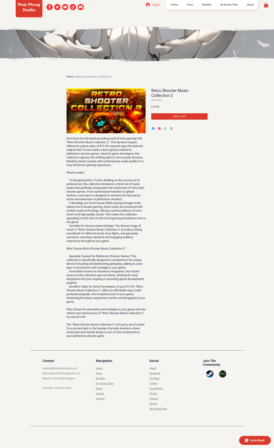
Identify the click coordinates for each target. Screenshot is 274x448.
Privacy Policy (47, 388)
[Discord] (81, 7)
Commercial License (63, 388)
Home (69, 76)
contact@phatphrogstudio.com (59, 368)
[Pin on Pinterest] (159, 128)
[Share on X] (171, 128)
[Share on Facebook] (153, 128)
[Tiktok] (73, 7)
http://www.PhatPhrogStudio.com (61, 373)
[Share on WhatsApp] (165, 128)
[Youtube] (65, 7)
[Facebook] (49, 7)
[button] (266, 4)
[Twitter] (57, 7)
